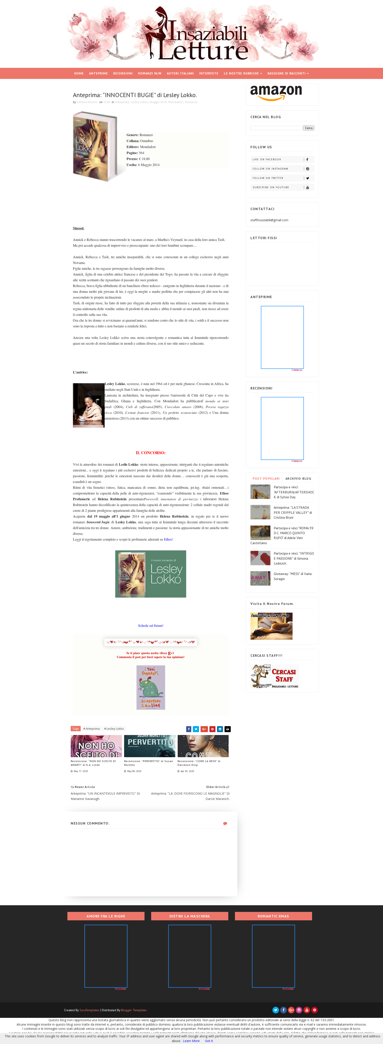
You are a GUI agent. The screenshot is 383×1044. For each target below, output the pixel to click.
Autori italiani (180, 73)
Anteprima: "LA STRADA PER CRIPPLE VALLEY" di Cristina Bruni (293, 512)
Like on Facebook (267, 159)
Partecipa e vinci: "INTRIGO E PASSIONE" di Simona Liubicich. (294, 558)
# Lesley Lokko (114, 729)
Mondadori (175, 102)
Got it (209, 1041)
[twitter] (275, 1010)
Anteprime (98, 73)
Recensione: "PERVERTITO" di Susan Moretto (148, 762)
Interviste (209, 73)
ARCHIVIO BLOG (298, 479)
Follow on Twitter (268, 178)
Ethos (168, 539)
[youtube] (306, 1010)
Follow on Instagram (270, 168)
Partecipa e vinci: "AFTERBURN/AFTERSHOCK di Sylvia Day (294, 492)
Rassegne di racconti (287, 73)
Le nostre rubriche (241, 73)
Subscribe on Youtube (271, 187)
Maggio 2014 (158, 102)
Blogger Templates (134, 1010)
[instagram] (299, 1010)
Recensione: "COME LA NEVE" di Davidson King (199, 762)
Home (79, 73)
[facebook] (283, 1010)
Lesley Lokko (139, 102)
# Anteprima (91, 729)
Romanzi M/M (150, 73)
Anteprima (122, 102)
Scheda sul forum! (150, 625)
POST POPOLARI (266, 479)
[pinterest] (314, 1010)
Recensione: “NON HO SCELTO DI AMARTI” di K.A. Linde (93, 762)
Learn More (191, 1041)
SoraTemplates (89, 1010)
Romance (191, 102)
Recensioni (123, 73)
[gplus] (291, 1010)
